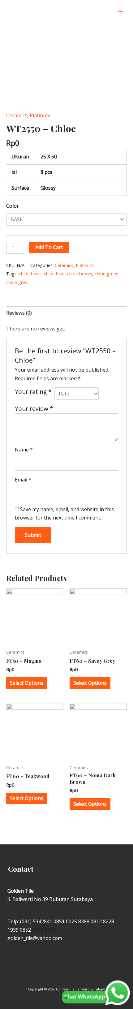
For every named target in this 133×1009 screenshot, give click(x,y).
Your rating (33, 391)
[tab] (66, 313)
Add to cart (49, 247)
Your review (34, 408)
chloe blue (54, 274)
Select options (26, 682)
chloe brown (79, 274)
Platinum (40, 115)
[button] (108, 11)
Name (24, 449)
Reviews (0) (19, 312)
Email (23, 479)
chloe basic (30, 274)
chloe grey (16, 282)
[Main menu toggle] (120, 11)
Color (12, 205)
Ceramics (16, 115)
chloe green (106, 274)
